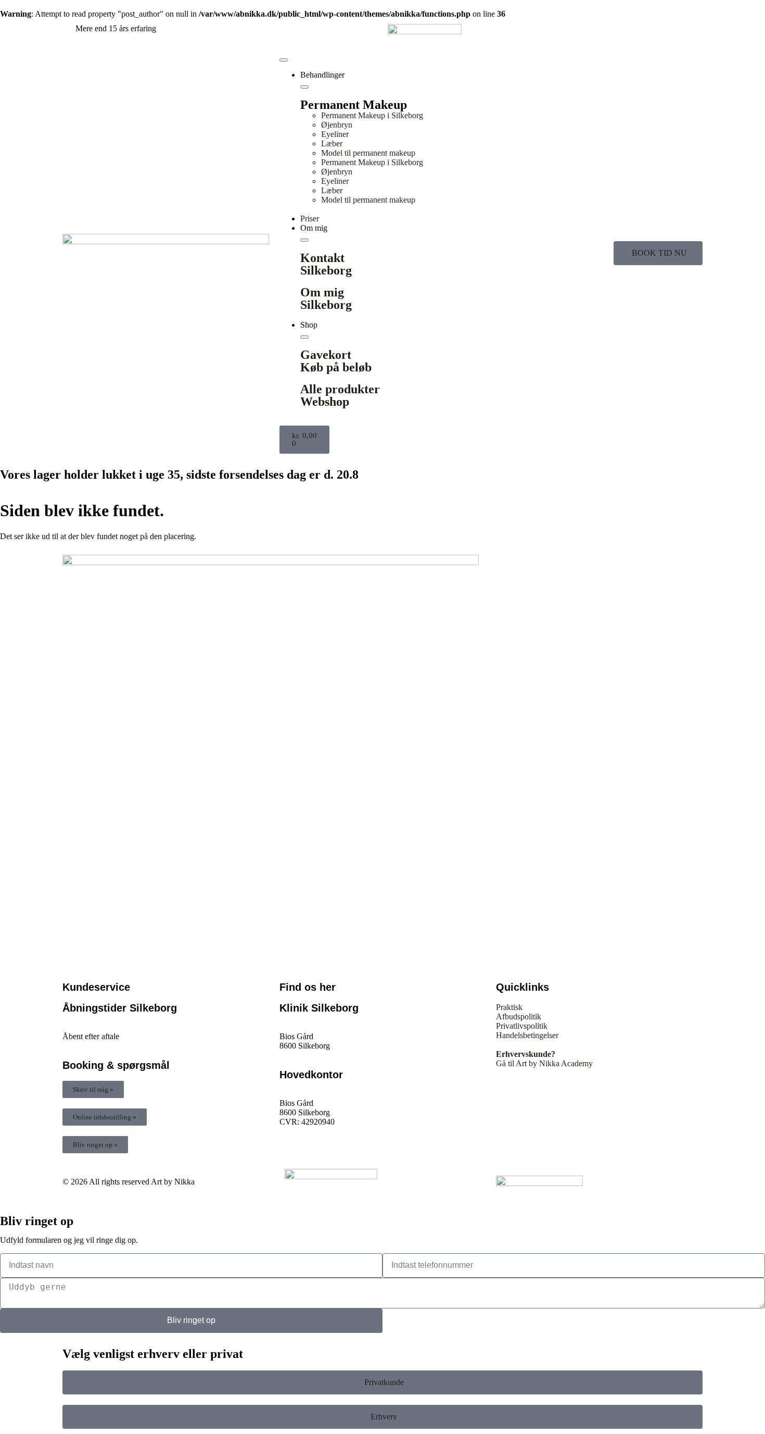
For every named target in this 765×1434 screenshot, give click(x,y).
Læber (331, 143)
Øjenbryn (336, 124)
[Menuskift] (283, 59)
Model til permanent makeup (368, 152)
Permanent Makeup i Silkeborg (372, 115)
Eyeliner (335, 134)
